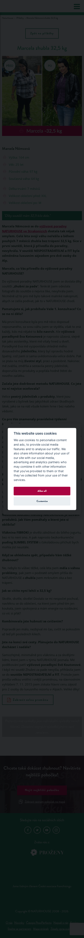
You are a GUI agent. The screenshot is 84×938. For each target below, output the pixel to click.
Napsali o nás (60, 923)
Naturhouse (7, 18)
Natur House (18, 6)
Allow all (42, 491)
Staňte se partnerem (19, 929)
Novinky (19, 923)
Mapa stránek (41, 929)
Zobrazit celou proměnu (30, 700)
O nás (9, 923)
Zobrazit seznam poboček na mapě (45, 802)
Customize (42, 501)
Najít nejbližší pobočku (42, 790)
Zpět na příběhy (42, 33)
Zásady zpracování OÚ (63, 929)
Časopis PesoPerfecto (39, 923)
